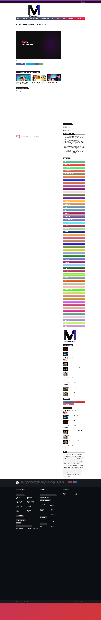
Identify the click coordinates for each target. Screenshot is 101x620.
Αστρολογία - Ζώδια (30, 502)
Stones (66, 308)
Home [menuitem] (18, 18)
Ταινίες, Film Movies (19, 528)
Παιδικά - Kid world (19, 506)
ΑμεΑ (66, 161)
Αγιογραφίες (18, 137)
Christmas (65, 467)
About (79, 601)
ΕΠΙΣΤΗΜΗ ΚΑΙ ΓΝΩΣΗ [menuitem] (45, 18)
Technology (67, 311)
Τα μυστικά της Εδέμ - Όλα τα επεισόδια (75, 352)
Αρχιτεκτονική (42, 509)
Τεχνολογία (29, 506)
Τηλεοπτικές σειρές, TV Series (32, 528)
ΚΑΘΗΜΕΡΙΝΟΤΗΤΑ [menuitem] (71, 18)
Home (17, 2)
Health (66, 271)
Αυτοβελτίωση (29, 507)
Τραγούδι (52, 511)
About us (20, 2)
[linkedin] (76, 482)
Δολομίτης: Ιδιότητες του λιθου (74, 362)
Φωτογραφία (67, 240)
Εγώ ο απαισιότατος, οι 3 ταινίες (38, 82)
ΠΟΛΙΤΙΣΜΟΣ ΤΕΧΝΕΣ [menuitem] (56, 18)
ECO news (67, 256)
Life (65, 286)
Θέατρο (52, 509)
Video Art (67, 320)
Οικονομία (67, 213)
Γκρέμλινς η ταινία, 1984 (52, 82)
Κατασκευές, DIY (54, 504)
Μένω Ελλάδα (67, 204)
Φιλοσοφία (18, 498)
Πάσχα (66, 222)
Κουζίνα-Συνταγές (19, 501)
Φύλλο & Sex (18, 502)
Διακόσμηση (67, 176)
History (66, 274)
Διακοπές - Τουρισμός (31, 505)
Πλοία (41, 521)
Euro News (67, 259)
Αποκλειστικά (67, 164)
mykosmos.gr (74, 153)
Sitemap (33, 2)
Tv (65, 317)
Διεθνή (64, 494)
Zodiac (66, 326)
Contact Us (83, 601)
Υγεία (17, 503)
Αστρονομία (67, 167)
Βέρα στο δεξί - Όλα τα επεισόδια (74, 347)
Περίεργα (66, 225)
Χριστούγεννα (18, 507)
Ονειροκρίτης (67, 216)
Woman (66, 323)
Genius (66, 268)
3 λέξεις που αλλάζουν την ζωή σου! (75, 367)
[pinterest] (84, 2)
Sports (80, 472)
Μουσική (41, 510)
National (66, 295)
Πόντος (75, 494)
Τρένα (52, 519)
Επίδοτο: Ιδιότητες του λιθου (73, 377)
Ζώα (74, 458)
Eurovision (67, 262)
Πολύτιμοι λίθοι (29, 497)
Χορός (41, 511)
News (66, 298)
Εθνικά (75, 493)
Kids (22, 22)
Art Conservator (80, 465)
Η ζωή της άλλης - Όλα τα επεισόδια (75, 357)
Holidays (66, 277)
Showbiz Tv (18, 511)
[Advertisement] (38, 126)
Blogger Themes (24, 601)
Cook (66, 250)
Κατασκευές (67, 198)
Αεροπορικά (53, 521)
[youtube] (68, 404)
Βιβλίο (52, 510)
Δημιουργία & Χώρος (69, 173)
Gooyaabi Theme (34, 601)
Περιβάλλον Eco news (78, 495)
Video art (52, 513)
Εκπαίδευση (70, 458)
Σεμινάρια (67, 234)
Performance (42, 513)
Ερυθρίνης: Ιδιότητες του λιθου (74, 372)
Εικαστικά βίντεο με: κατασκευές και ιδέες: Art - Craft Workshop (27, 136)
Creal (66, 253)
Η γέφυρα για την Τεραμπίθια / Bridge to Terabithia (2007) (22, 83)
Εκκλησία (65, 458)
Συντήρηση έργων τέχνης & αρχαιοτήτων (44, 504)
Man (65, 292)
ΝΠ (65, 210)
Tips (65, 314)
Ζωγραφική (67, 192)
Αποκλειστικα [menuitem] (24, 18)
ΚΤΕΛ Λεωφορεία (43, 519)
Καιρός (66, 195)
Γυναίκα (52, 526)
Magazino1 (19, 27)
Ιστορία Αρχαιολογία (54, 502)
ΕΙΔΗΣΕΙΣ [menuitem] (79, 18)
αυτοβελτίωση (67, 170)
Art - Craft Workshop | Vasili (44, 497)
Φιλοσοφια (67, 237)
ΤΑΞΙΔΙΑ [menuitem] (63, 18)
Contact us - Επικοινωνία (27, 2)
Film (19, 60)
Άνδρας (41, 526)
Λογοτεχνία (67, 201)
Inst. (65, 280)
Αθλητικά (64, 497)
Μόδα (66, 207)
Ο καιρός (64, 495)
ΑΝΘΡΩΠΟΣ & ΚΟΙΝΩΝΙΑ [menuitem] (33, 18)
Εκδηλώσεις (67, 179)
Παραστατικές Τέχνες (69, 219)
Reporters (75, 472)
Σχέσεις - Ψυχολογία (30, 501)
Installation (52, 514)
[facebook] (82, 2)
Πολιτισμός (67, 228)
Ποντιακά (66, 231)
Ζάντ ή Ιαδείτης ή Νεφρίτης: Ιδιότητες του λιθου (76, 383)
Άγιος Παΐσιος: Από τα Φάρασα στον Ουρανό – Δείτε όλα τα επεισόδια (75, 388)
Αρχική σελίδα (18, 22)
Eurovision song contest (20, 512)
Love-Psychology (68, 289)
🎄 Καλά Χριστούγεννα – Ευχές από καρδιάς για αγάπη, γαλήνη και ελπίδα (75, 393)
